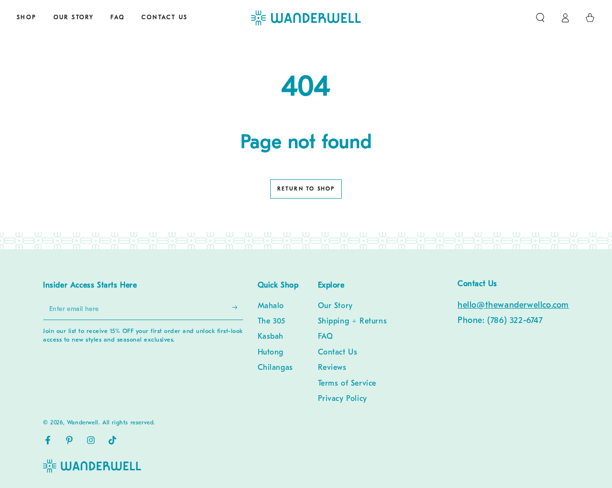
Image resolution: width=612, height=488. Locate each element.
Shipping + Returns (352, 321)
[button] (540, 17)
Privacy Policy (342, 399)
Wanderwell (82, 423)
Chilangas (275, 368)
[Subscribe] (233, 309)
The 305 (271, 321)
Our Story (335, 306)
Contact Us (338, 352)
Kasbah (271, 337)
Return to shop (306, 189)
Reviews (332, 368)
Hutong (271, 352)
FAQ (325, 337)
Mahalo (271, 306)
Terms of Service (347, 384)
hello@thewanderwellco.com (513, 305)
